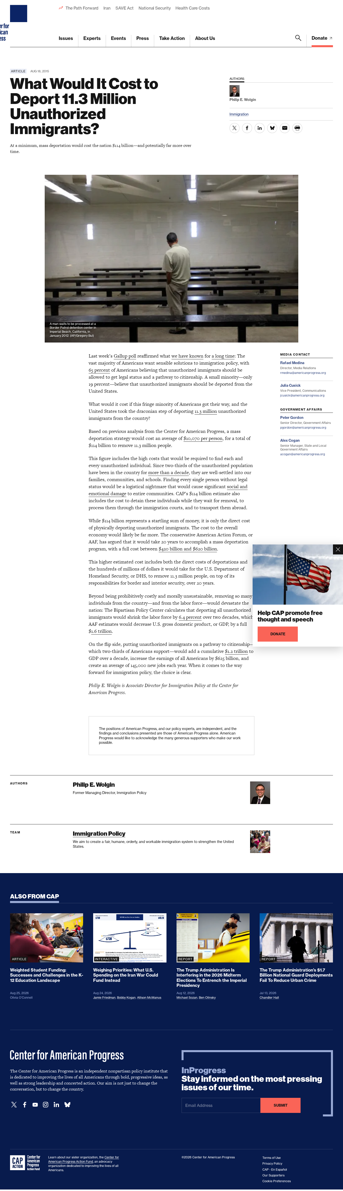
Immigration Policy (99, 833)
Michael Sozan (187, 997)
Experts (92, 38)
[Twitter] (14, 1104)
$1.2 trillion (236, 651)
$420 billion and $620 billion (188, 548)
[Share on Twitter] (235, 128)
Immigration (239, 114)
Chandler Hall (269, 997)
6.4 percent (190, 617)
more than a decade (168, 472)
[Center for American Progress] (19, 23)
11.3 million (206, 411)
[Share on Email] (285, 128)
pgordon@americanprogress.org (303, 427)
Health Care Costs (192, 8)
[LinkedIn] (56, 1104)
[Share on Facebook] (247, 128)
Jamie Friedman (104, 997)
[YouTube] (35, 1104)
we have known (187, 356)
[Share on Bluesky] (272, 128)
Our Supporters (273, 1175)
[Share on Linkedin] (260, 128)
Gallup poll (125, 356)
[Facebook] (25, 1104)
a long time (223, 356)
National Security (154, 8)
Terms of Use (271, 1158)
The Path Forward (82, 8)
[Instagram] (46, 1104)
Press (142, 38)
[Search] (298, 41)
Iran (106, 8)
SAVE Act (125, 8)
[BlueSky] (67, 1104)
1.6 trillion (101, 631)
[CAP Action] (26, 1162)
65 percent (99, 370)
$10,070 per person (203, 438)
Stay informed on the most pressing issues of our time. (252, 1079)
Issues (66, 38)
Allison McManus (149, 997)
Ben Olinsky (207, 997)
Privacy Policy (272, 1163)
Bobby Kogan (126, 997)
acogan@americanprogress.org (302, 454)
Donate (320, 38)
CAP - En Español (274, 1169)
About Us (205, 38)
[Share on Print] (297, 128)
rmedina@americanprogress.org (303, 373)
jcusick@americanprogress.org (302, 395)
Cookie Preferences (276, 1181)
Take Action (172, 38)
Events (118, 38)
